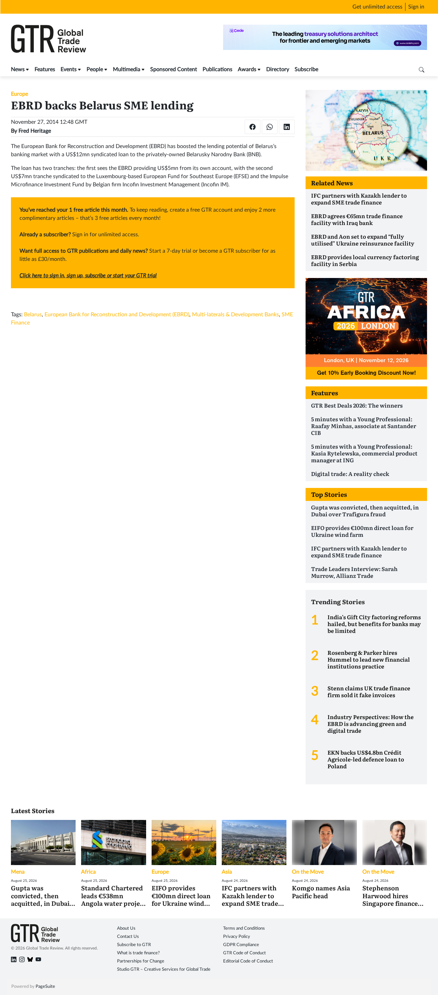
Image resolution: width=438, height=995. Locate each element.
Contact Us (128, 936)
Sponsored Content (173, 69)
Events (69, 69)
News (18, 69)
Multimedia (126, 69)
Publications (217, 69)
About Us (126, 928)
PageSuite (45, 986)
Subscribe (306, 69)
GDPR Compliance (241, 945)
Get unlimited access (377, 7)
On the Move (308, 872)
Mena (18, 872)
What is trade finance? (138, 953)
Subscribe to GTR (134, 945)
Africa (88, 872)
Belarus (33, 314)
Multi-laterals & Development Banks (235, 314)
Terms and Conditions (244, 928)
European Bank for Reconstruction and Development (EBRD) (116, 314)
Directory (277, 69)
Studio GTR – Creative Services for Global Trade (163, 969)
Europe (19, 94)
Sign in (416, 7)
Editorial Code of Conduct (248, 961)
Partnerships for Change (140, 961)
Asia (227, 872)
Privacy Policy (236, 936)
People (95, 69)
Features (45, 69)
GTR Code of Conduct (244, 953)
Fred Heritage (34, 131)
